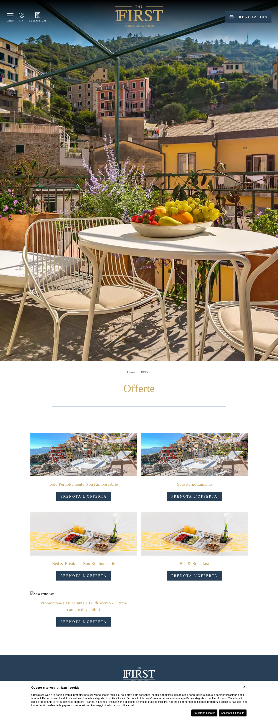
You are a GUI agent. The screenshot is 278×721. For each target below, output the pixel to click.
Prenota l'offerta (84, 496)
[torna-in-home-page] (139, 17)
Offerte (144, 372)
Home (131, 372)
